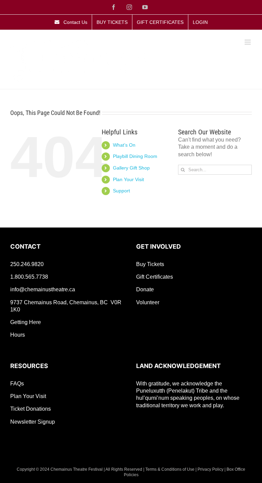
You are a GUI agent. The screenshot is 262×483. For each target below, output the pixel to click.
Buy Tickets (150, 264)
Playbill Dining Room (135, 156)
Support (121, 190)
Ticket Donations (30, 409)
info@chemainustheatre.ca (42, 289)
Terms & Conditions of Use (169, 469)
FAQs (17, 383)
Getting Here (25, 322)
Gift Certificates (154, 277)
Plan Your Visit (128, 179)
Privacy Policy (210, 469)
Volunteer (147, 302)
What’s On (124, 145)
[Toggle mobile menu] (248, 42)
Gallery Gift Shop (131, 168)
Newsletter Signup (32, 422)
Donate (145, 289)
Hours (17, 335)
